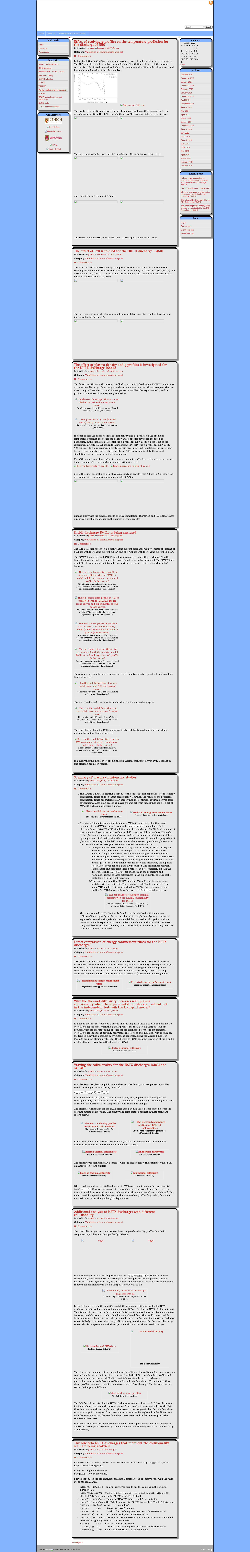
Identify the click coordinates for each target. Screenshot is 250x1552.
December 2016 (187, 85)
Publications (43, 52)
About (40, 45)
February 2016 (187, 89)
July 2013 (185, 133)
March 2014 (186, 118)
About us (51, 33)
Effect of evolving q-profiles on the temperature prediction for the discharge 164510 (121, 43)
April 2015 (185, 100)
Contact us (43, 48)
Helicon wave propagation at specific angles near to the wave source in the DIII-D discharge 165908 (194, 181)
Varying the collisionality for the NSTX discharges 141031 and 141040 (120, 1066)
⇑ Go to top (207, 1549)
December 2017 (187, 78)
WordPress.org (187, 233)
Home (41, 33)
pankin (91, 48)
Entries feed (186, 226)
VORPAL (42, 93)
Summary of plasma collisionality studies (105, 777)
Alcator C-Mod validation (48, 64)
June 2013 (185, 136)
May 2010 (185, 151)
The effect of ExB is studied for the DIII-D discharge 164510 (118, 251)
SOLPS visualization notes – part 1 (196, 188)
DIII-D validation (45, 68)
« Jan (182, 65)
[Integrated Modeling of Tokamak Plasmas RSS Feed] (211, 2)
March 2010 (186, 158)
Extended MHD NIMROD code (51, 72)
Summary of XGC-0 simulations (71, 33)
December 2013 (187, 126)
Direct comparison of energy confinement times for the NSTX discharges (120, 943)
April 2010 (185, 155)
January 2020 (186, 75)
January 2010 (186, 166)
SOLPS (41, 83)
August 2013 (186, 129)
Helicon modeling (45, 75)
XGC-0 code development (49, 107)
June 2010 (185, 147)
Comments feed (187, 230)
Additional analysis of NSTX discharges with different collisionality (114, 1213)
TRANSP (42, 86)
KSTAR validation (45, 79)
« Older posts (77, 1542)
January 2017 (186, 82)
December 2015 (187, 96)
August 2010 (186, 140)
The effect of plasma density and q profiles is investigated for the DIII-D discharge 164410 (120, 366)
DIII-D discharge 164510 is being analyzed (105, 532)
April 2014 (185, 115)
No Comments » (83, 56)
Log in (204, 2)
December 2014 (187, 104)
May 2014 (185, 111)
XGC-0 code (43, 103)
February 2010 (187, 162)
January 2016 (186, 93)
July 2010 (185, 144)
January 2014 (186, 122)
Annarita (48, 1549)
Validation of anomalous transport (52, 90)
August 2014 (186, 107)
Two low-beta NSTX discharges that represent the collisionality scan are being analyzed (121, 1445)
